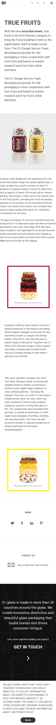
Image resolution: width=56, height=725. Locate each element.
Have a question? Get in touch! (32, 565)
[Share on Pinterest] (41, 523)
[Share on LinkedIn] (31, 523)
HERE (21, 708)
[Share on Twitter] (12, 523)
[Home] (3, 2)
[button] (51, 3)
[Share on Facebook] (22, 523)
